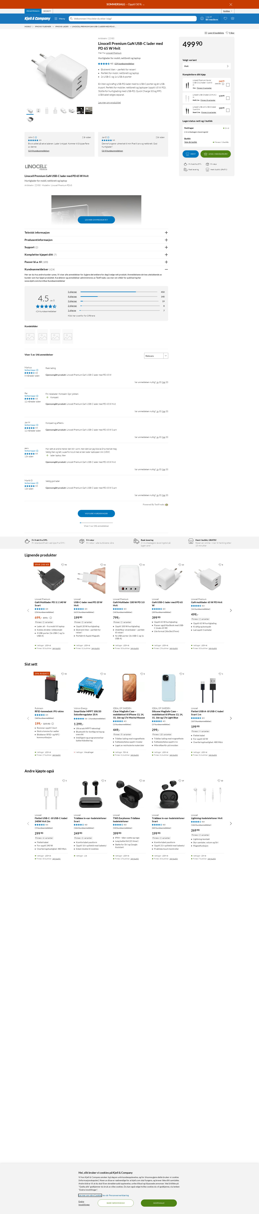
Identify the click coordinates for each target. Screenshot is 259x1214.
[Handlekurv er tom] (232, 18)
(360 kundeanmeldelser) (44, 718)
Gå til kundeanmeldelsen (38, 151)
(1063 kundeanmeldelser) (84, 828)
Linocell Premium (113, 53)
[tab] (33, 11)
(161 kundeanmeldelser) (200, 609)
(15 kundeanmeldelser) (122, 724)
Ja (157, 382)
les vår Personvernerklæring (116, 1195)
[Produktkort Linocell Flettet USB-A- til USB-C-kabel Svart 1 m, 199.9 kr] (207, 687)
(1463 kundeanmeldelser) (201, 825)
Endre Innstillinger (84, 1203)
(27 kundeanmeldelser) (161, 724)
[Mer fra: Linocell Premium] (37, 168)
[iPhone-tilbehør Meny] (53, 26)
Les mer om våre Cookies (90, 1195)
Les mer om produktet (109, 102)
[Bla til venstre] (28, 610)
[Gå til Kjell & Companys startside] (38, 18)
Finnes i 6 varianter (208, 112)
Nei (163, 382)
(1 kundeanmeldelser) (97, 718)
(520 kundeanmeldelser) (122, 828)
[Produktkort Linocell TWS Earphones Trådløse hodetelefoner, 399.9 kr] (129, 794)
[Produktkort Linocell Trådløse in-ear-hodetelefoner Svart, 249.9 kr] (90, 794)
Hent (193, 154)
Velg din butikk (190, 142)
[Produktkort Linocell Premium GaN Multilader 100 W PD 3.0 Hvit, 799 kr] (129, 578)
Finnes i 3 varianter (204, 88)
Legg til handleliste (216, 33)
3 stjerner (72, 301)
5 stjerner (72, 292)
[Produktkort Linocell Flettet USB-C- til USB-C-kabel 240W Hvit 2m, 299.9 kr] (51, 794)
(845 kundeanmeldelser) (161, 828)
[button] (30, 111)
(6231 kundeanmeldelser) (84, 612)
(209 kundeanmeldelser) (161, 612)
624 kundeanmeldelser (124, 63)
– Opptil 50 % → (126, 4)
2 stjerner (72, 305)
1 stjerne (72, 310)
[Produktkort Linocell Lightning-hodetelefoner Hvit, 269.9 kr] (207, 794)
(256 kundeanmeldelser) (44, 612)
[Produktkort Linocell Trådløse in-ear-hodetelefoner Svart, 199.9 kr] (168, 794)
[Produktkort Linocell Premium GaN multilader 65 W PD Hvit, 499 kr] (207, 578)
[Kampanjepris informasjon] (223, 84)
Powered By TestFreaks (153, 504)
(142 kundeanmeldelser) (122, 612)
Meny (62, 18)
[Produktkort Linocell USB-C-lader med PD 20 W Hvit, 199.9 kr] (90, 578)
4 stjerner (72, 296)
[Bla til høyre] (230, 610)
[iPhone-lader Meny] (70, 26)
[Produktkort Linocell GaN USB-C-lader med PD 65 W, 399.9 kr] (168, 578)
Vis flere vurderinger (96, 513)
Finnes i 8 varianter (208, 100)
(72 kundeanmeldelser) (44, 828)
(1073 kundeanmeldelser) (201, 721)
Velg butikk (56, 648)
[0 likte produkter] (225, 18)
